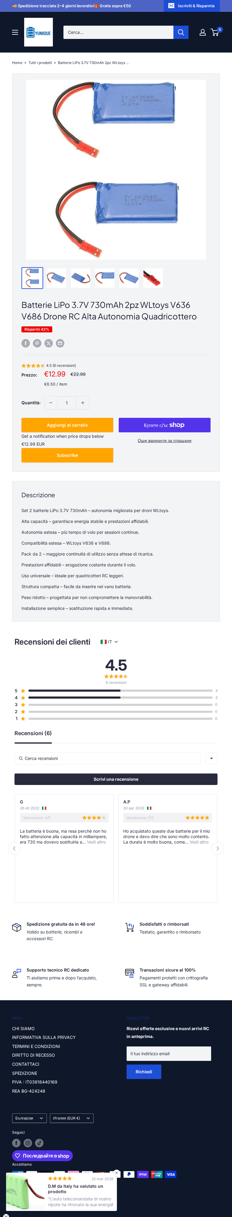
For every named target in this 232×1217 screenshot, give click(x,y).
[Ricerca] (180, 32)
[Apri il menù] (15, 32)
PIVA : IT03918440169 (34, 1081)
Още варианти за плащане (165, 440)
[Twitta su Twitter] (48, 343)
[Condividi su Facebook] (25, 343)
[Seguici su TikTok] (39, 1143)
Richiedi (144, 1071)
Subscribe (67, 455)
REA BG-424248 (28, 1091)
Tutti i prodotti (40, 62)
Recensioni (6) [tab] (33, 733)
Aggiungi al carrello (67, 425)
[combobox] (211, 758)
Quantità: (30, 402)
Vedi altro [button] (96, 841)
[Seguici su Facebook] (16, 1143)
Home (17, 62)
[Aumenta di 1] (82, 402)
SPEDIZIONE (24, 1073)
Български (24, 1118)
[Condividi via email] (60, 343)
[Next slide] (218, 848)
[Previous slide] (14, 848)
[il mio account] (203, 32)
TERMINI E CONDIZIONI (36, 1046)
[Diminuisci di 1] (50, 402)
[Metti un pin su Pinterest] (37, 343)
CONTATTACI (25, 1064)
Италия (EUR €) (66, 1118)
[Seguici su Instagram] (28, 1143)
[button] (48, 366)
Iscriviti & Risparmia (196, 5)
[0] (215, 32)
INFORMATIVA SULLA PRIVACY (44, 1037)
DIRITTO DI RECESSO (33, 1055)
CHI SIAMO (23, 1028)
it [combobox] (110, 641)
